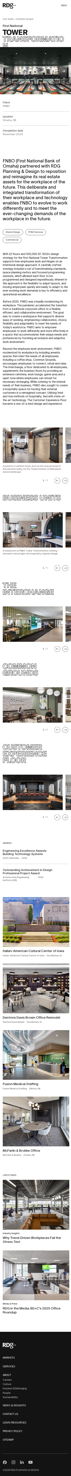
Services (9, 1366)
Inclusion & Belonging (15, 1388)
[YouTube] (30, 1462)
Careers (7, 1379)
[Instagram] (13, 1462)
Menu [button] (64, 5)
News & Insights (14, 1405)
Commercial (12, 239)
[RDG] (14, 5)
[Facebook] (5, 1462)
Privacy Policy (12, 1431)
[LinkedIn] (22, 1462)
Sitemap (8, 1440)
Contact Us (10, 1414)
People (7, 1393)
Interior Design (24, 19)
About (7, 1375)
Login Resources (14, 1422)
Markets (9, 1358)
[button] (57, 481)
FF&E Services (35, 232)
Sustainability (10, 1397)
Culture (7, 1384)
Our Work (8, 19)
